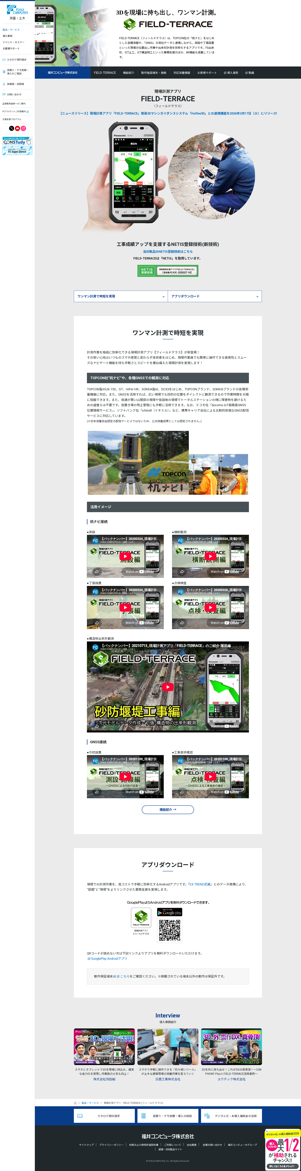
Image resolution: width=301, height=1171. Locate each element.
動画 (251, 72)
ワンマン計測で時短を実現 (96, 296)
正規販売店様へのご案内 (13, 103)
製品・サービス (11, 29)
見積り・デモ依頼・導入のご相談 (18, 72)
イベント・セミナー (14, 42)
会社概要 (191, 1145)
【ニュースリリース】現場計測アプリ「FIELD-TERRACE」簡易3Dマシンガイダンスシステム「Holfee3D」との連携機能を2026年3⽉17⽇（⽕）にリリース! (168, 113)
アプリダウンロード (185, 296)
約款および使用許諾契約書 (144, 1145)
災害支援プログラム (11, 119)
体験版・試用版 (15, 84)
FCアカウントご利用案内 (14, 111)
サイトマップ (86, 1145)
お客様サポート (11, 48)
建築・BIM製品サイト (170, 1149)
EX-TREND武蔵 (200, 884)
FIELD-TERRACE (105, 72)
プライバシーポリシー (111, 1145)
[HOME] (76, 1103)
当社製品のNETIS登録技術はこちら (168, 251)
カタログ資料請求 (16, 59)
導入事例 (7, 36)
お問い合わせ (14, 94)
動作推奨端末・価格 (153, 72)
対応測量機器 (181, 72)
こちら (125, 976)
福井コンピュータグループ (242, 1145)
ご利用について (172, 1145)
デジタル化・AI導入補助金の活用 (236, 1116)
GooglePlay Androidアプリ (109, 958)
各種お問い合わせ (212, 1145)
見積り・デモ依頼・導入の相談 (172, 1116)
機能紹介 (128, 72)
